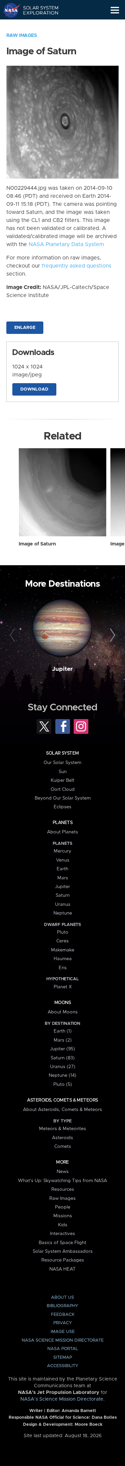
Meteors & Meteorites (62, 1128)
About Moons (63, 1012)
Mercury (62, 851)
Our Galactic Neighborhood (37, 25)
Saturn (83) (63, 1058)
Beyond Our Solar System (63, 798)
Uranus (62, 904)
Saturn (63, 895)
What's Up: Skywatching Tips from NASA (62, 1180)
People (62, 1207)
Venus (62, 860)
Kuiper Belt (62, 780)
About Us (62, 1297)
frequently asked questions (76, 266)
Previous (13, 635)
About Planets (62, 832)
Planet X (63, 987)
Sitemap (62, 1357)
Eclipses (62, 807)
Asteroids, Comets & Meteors (62, 1100)
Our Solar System (62, 762)
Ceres (62, 941)
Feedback (62, 1314)
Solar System (62, 753)
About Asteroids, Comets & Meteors (62, 1109)
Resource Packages (62, 1260)
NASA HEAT (62, 1269)
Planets (62, 822)
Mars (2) (63, 1040)
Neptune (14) (62, 1075)
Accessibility (62, 1366)
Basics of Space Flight (62, 1242)
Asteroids (62, 1137)
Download (34, 389)
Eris (63, 967)
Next (111, 635)
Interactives (62, 1233)
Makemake (62, 950)
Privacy (62, 1323)
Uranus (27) (62, 1066)
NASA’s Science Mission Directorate (61, 1399)
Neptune (62, 913)
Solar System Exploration (37, 10)
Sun (63, 771)
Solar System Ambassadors (63, 1251)
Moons (62, 1002)
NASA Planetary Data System (66, 244)
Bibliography (62, 1306)
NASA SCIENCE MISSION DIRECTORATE (63, 1340)
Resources (62, 1189)
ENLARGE (24, 328)
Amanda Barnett (79, 1411)
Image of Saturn (37, 544)
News (63, 1171)
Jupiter (62, 669)
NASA (9, 10)
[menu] (114, 10)
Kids (62, 1225)
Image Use (63, 1332)
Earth (62, 869)
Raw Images (21, 35)
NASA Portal (62, 1349)
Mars (62, 878)
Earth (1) (63, 1031)
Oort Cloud (63, 789)
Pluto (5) (62, 1084)
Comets (62, 1146)
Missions (62, 1216)
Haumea (63, 958)
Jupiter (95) (62, 1049)
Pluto (62, 932)
